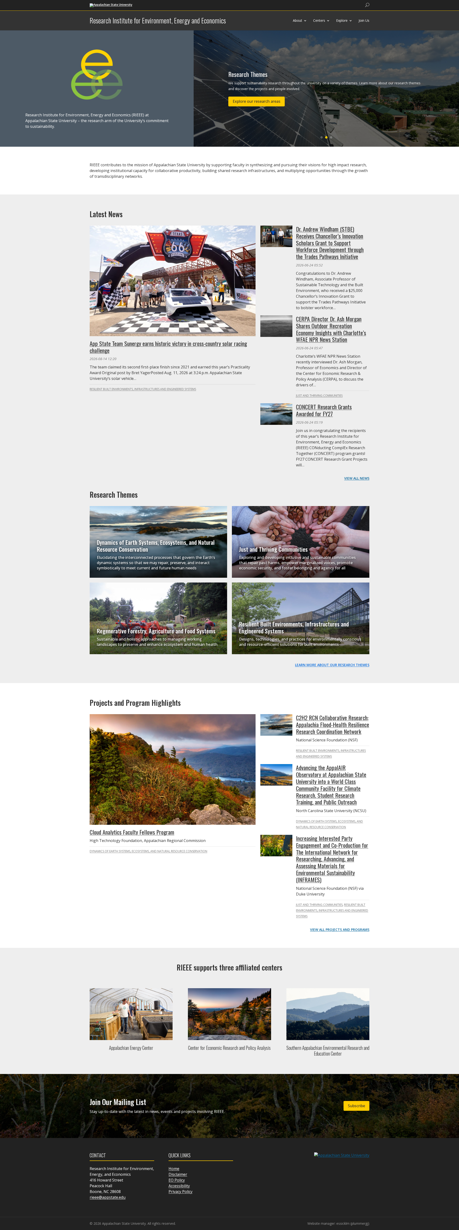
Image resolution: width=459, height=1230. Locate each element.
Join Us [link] (364, 20)
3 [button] (331, 137)
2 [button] (326, 137)
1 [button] (321, 137)
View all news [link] (356, 478)
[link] (111, 5)
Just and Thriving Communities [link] (319, 396)
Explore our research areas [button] (256, 101)
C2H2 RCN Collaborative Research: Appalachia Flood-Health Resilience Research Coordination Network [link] (332, 724)
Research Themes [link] (248, 74)
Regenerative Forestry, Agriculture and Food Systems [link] (156, 630)
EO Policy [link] (177, 1180)
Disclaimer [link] (178, 1174)
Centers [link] (319, 20)
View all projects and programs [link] (339, 929)
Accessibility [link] (179, 1185)
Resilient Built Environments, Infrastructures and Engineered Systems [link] (143, 389)
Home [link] (174, 1168)
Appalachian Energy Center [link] (131, 1047)
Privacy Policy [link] (180, 1191)
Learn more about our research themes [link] (332, 665)
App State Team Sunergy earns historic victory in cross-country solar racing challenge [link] (168, 347)
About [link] (297, 20)
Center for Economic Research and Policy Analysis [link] (229, 1047)
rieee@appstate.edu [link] (108, 1197)
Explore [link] (342, 20)
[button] (454, 1195)
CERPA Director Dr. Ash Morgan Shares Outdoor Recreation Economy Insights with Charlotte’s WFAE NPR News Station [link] (331, 329)
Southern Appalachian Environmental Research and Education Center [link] (327, 1050)
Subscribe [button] (356, 1105)
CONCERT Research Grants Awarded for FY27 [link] (324, 410)
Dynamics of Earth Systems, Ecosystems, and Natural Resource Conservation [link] (156, 546)
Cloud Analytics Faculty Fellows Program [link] (132, 832)
